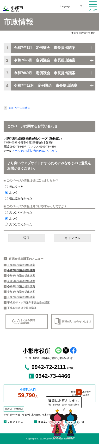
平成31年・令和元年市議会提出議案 (28, 302)
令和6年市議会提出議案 (21, 275)
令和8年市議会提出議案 (21, 265)
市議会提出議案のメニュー (26, 258)
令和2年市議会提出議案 (21, 297)
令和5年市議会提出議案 (21, 281)
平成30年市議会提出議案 (22, 307)
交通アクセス (15, 421)
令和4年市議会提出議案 (21, 286)
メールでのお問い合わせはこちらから (34, 150)
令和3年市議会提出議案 (21, 291)
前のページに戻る (19, 107)
